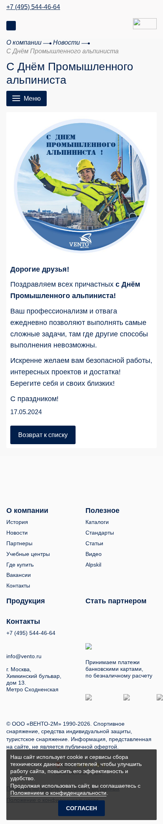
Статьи (94, 543)
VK (9, 643)
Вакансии (18, 575)
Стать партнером (115, 601)
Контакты (18, 585)
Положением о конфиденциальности (58, 793)
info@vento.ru (24, 656)
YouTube (24, 643)
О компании (27, 510)
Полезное (102, 510)
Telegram (39, 643)
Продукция (25, 601)
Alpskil (93, 564)
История (17, 522)
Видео (93, 554)
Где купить (20, 564)
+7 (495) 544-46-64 (33, 7)
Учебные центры (28, 554)
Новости (17, 532)
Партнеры (19, 543)
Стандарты (99, 532)
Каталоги (97, 522)
